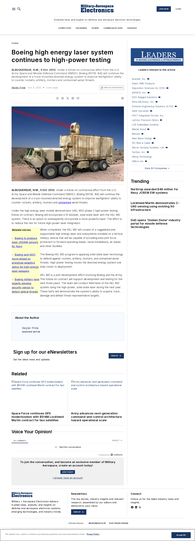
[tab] (20, 440)
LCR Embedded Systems (145, 124)
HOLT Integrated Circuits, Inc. (148, 115)
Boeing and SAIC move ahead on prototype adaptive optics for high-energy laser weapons (25, 263)
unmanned (64, 202)
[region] (68, 448)
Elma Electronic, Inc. (143, 101)
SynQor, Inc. (139, 152)
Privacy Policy (93, 534)
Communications (113, 28)
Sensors (132, 28)
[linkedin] (62, 98)
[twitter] (67, 98)
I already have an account (68, 477)
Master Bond (139, 129)
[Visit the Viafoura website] (116, 455)
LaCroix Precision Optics (145, 120)
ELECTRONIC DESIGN (118, 523)
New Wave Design (142, 138)
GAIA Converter (140, 110)
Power (95, 28)
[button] (14, 9)
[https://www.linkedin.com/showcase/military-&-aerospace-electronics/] (136, 507)
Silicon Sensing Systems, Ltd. (148, 147)
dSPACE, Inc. (139, 92)
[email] (78, 98)
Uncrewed (81, 28)
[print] (122, 98)
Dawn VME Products (143, 83)
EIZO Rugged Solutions (144, 97)
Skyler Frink (19, 87)
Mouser (136, 133)
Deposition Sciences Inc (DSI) (148, 88)
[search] (19, 9)
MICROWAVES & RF (97, 523)
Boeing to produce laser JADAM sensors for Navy (25, 242)
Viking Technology (142, 156)
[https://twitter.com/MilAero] (139, 507)
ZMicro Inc (138, 161)
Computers (64, 28)
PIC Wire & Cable (141, 143)
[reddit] (72, 98)
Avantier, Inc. (139, 78)
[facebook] (57, 98)
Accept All (181, 535)
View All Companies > (157, 168)
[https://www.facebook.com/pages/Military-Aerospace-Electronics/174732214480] (132, 507)
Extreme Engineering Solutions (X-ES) (152, 106)
